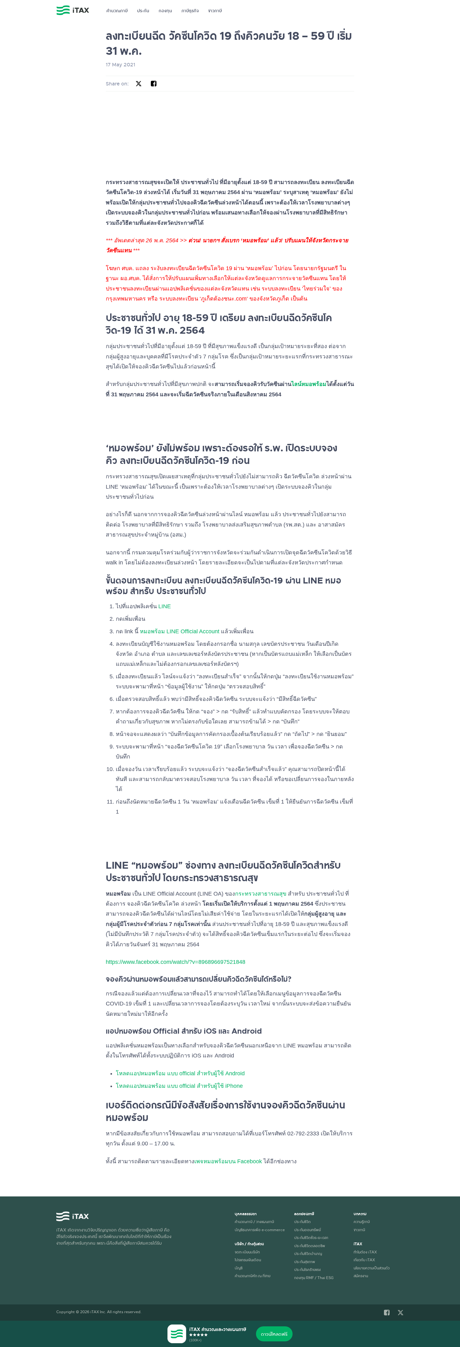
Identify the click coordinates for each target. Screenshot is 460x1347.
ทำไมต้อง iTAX (365, 1251)
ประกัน (143, 10)
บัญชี (239, 1267)
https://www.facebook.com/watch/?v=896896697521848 (175, 962)
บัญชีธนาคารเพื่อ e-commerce (260, 1229)
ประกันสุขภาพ (304, 1261)
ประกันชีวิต (302, 1221)
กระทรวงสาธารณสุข (260, 894)
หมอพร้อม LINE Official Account (179, 631)
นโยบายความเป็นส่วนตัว (372, 1267)
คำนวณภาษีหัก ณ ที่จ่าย (252, 1275)
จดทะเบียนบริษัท (247, 1251)
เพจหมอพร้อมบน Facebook (228, 1161)
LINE (164, 606)
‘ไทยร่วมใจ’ (316, 288)
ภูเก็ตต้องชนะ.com (224, 299)
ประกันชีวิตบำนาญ (308, 1253)
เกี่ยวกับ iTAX (364, 1259)
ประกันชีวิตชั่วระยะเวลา (311, 1237)
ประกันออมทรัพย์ (307, 1229)
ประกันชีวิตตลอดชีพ (309, 1245)
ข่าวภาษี (215, 10)
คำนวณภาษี (117, 10)
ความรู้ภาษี (362, 1221)
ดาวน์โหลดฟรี (274, 1334)
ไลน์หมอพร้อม (308, 384)
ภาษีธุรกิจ (190, 10)
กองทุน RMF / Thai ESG (314, 1277)
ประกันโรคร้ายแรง (307, 1269)
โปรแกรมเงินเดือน (248, 1259)
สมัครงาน (361, 1275)
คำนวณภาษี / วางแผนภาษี (254, 1221)
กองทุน (165, 10)
